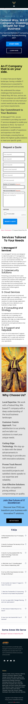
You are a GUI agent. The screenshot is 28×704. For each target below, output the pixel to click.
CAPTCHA (6, 209)
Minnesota (17, 680)
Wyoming (23, 692)
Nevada (4, 683)
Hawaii (8, 677)
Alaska (8, 673)
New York (8, 685)
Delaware (16, 675)
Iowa (22, 677)
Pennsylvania (18, 687)
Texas (9, 690)
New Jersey (17, 683)
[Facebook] (4, 660)
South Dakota (16, 688)
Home (2, 230)
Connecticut (10, 675)
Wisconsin (17, 692)
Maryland (22, 678)
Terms (10, 699)
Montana (15, 682)
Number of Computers (11, 184)
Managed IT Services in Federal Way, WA (12, 633)
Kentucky (8, 678)
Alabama (4, 673)
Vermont (16, 690)
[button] (14, 6)
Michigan (12, 680)
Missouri (10, 682)
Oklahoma (7, 687)
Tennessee (4, 690)
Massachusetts (6, 680)
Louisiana (13, 678)
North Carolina (14, 685)
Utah (12, 690)
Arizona (13, 673)
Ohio (3, 687)
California (22, 673)
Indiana (19, 677)
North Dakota (22, 685)
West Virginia (12, 692)
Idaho (11, 677)
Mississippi (5, 682)
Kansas (4, 678)
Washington (8, 230)
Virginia (20, 690)
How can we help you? (11, 190)
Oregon (12, 687)
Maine (18, 678)
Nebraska (20, 682)
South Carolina (9, 688)
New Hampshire (10, 683)
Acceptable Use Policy (17, 699)
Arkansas (17, 673)
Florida (20, 675)
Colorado (4, 675)
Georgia (4, 677)
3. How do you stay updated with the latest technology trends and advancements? (11, 555)
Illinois (15, 677)
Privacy (7, 699)
